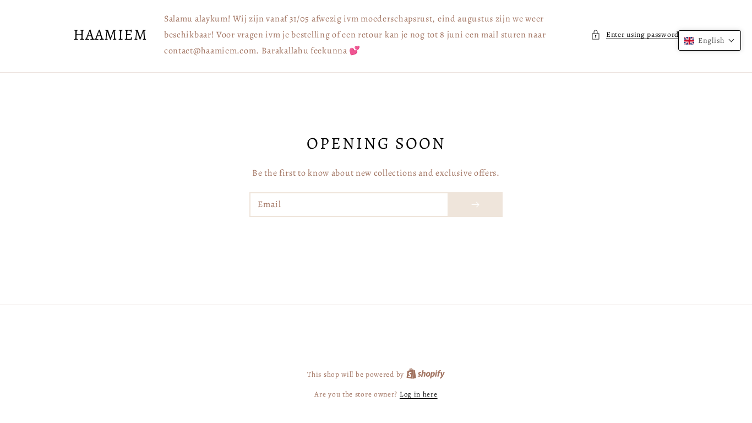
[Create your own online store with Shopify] (425, 374)
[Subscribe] (475, 204)
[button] (635, 34)
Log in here (419, 394)
